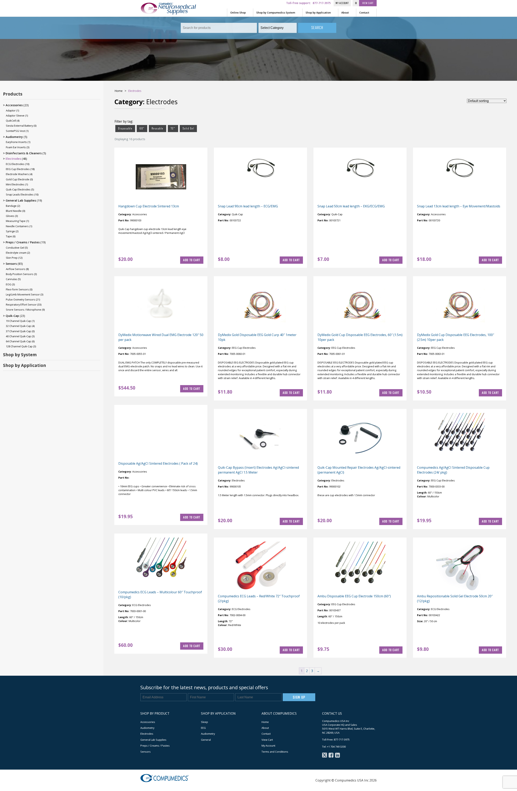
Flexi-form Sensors (17, 289)
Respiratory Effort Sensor (21, 304)
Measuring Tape (15, 221)
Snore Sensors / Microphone (23, 309)
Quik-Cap (12, 316)
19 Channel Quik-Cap (18, 321)
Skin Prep (12, 257)
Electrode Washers (17, 174)
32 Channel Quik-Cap (18, 326)
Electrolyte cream (16, 252)
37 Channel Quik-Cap (18, 331)
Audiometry (14, 137)
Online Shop (238, 12)
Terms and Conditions (275, 751)
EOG (8, 284)
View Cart (267, 740)
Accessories (14, 105)
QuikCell (11, 120)
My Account (268, 745)
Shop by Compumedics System (275, 12)
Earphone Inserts (16, 142)
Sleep (204, 722)
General (206, 740)
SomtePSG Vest (15, 131)
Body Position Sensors (19, 274)
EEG (203, 728)
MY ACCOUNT (342, 3)
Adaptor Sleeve (15, 115)
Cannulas (11, 279)
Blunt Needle (14, 211)
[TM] (172, 13)
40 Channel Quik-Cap (18, 336)
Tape (9, 236)
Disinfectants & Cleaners (24, 153)
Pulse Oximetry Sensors (20, 299)
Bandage (11, 206)
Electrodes (13, 159)
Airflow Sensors (15, 269)
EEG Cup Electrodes (18, 169)
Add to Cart (191, 260)
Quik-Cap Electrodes (18, 189)
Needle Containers (17, 226)
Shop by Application (318, 12)
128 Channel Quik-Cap (19, 346)
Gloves (10, 216)
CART (368, 3)
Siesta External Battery (19, 125)
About (345, 12)
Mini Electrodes (15, 184)
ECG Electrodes (15, 164)
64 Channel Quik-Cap (18, 341)
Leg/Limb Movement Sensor (23, 294)
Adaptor (11, 110)
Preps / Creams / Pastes (23, 242)
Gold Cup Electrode (17, 179)
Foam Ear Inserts (16, 147)
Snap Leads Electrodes (20, 194)
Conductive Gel (15, 247)
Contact (364, 12)
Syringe (10, 231)
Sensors (11, 264)
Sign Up (299, 697)
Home (119, 91)
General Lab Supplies (21, 200)
